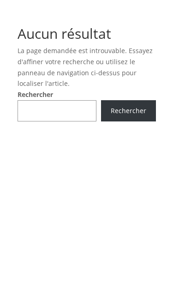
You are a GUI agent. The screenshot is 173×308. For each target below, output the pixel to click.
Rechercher (35, 94)
